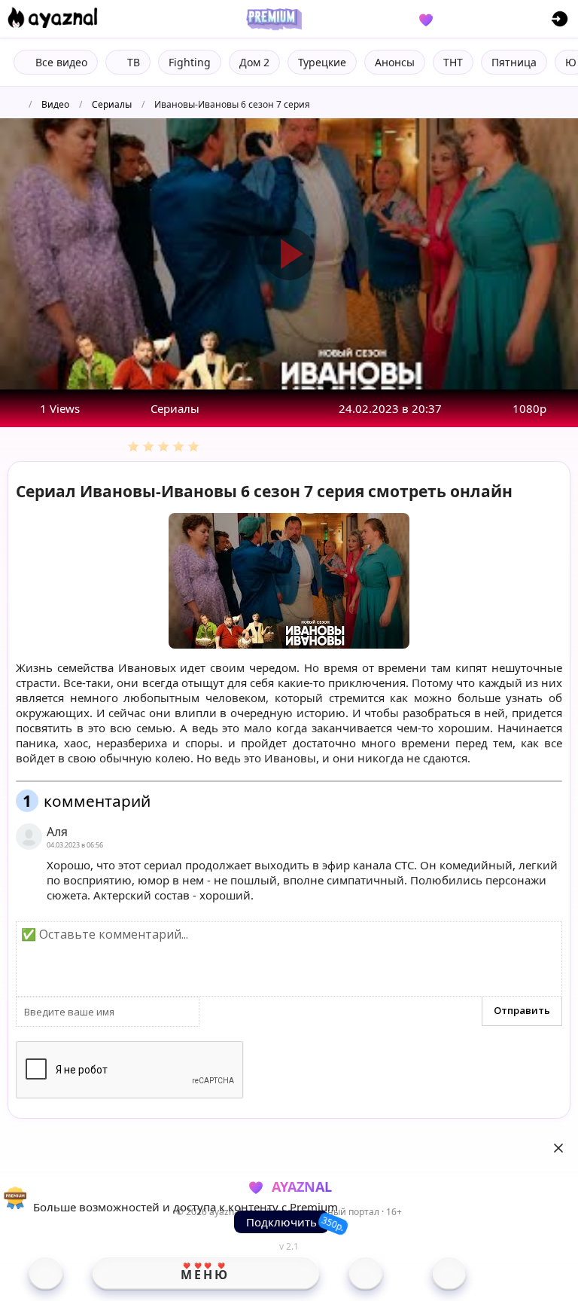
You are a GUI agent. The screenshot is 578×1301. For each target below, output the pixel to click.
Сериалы (112, 104)
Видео (55, 104)
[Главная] (45, 1273)
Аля (57, 831)
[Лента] (449, 1273)
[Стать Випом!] (272, 19)
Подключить (281, 1221)
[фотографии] (365, 1273)
